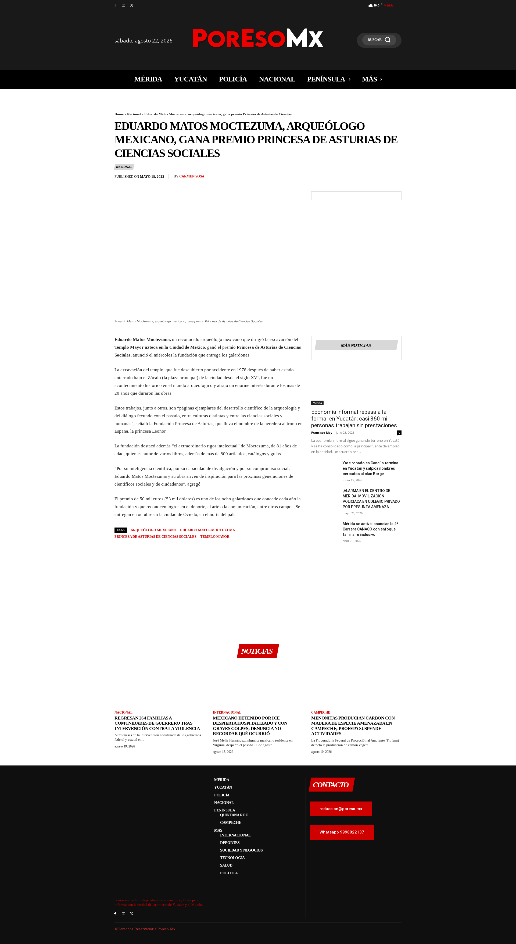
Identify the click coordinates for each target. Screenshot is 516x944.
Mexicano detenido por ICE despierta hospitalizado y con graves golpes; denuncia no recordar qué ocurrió (250, 725)
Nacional (134, 114)
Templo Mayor (214, 537)
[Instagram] (123, 5)
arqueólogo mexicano (153, 530)
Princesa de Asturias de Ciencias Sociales (155, 537)
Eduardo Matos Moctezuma (207, 530)
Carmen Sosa (191, 176)
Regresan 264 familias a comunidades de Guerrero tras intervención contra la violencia (157, 723)
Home (119, 114)
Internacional (227, 712)
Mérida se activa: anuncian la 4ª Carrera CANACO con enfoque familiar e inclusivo (370, 529)
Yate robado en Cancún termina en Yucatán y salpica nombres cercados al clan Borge (370, 468)
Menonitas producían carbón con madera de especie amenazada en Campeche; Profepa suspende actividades (353, 725)
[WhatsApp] (371, 178)
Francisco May (321, 432)
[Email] (383, 178)
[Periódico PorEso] (258, 37)
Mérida (317, 403)
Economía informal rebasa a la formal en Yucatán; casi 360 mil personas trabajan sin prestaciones (354, 419)
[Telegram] (396, 178)
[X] (132, 5)
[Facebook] (115, 5)
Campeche (320, 712)
